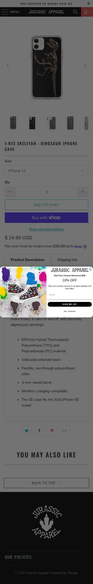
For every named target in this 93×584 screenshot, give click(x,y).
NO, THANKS (70, 311)
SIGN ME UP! (69, 304)
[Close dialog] (90, 269)
